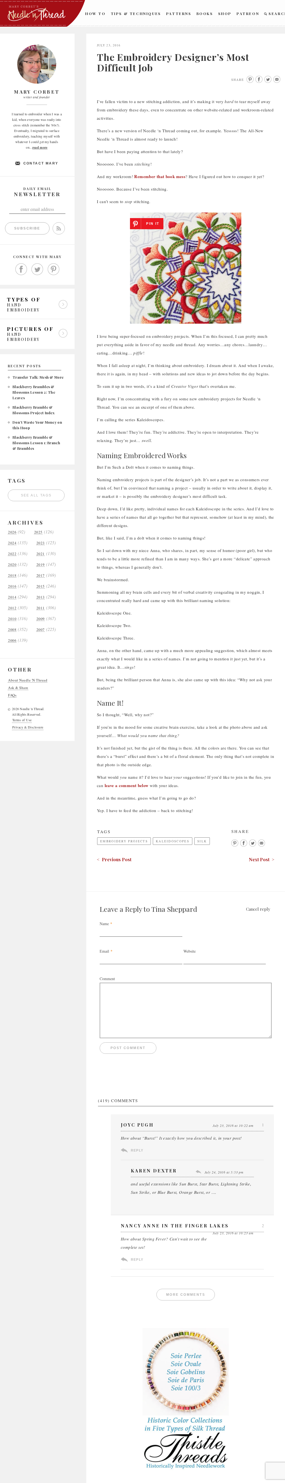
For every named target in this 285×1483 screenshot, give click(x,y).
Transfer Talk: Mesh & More (38, 377)
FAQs (12, 695)
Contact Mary (40, 163)
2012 (12, 608)
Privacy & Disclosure (27, 727)
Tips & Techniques (136, 13)
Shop (225, 13)
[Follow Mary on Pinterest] (53, 269)
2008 (12, 630)
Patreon (248, 13)
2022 (12, 554)
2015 (40, 586)
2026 (12, 532)
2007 (40, 630)
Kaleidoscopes (172, 841)
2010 (12, 619)
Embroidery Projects (124, 841)
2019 (40, 565)
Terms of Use (22, 720)
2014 (12, 597)
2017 (40, 575)
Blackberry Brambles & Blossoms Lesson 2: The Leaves (34, 392)
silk (202, 841)
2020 (12, 565)
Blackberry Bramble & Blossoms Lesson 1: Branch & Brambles (36, 443)
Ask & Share (18, 687)
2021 (40, 554)
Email (104, 951)
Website (189, 951)
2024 (12, 543)
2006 (12, 640)
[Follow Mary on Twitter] (37, 269)
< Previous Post (114, 859)
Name (104, 923)
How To (95, 13)
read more (40, 147)
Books (204, 13)
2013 (40, 597)
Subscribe (27, 228)
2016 (12, 586)
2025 (38, 532)
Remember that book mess (159, 176)
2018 (12, 575)
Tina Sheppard (174, 908)
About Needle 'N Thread (27, 680)
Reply (137, 1150)
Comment (107, 978)
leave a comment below (127, 785)
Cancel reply (258, 909)
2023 (40, 543)
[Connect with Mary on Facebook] (21, 269)
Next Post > (261, 859)
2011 (40, 608)
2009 (40, 619)
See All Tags (36, 495)
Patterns (178, 13)
